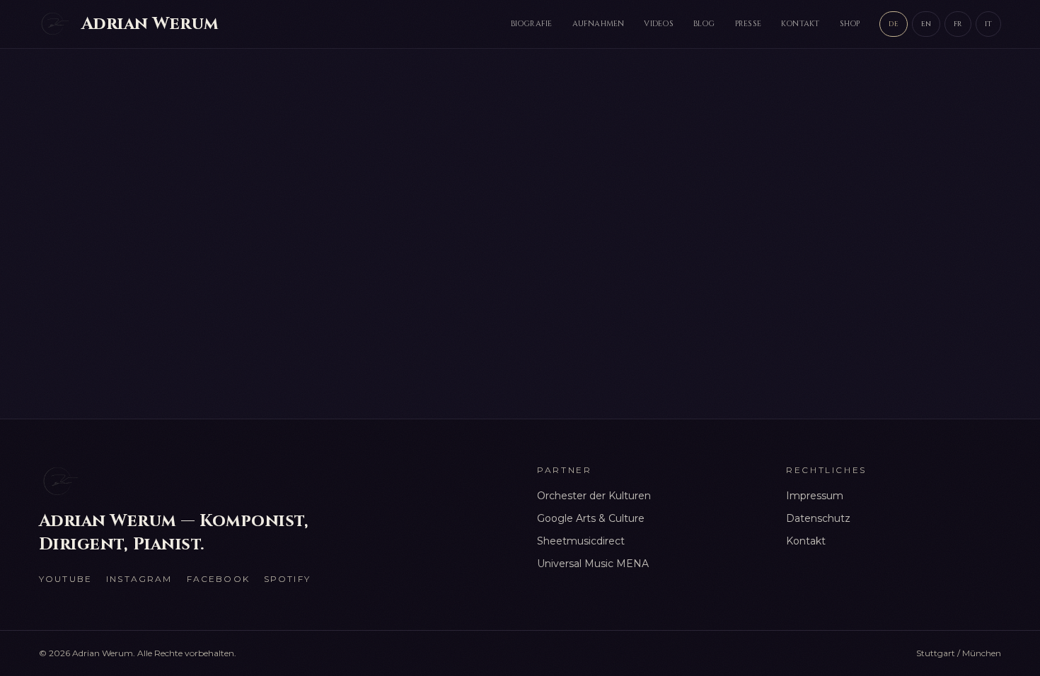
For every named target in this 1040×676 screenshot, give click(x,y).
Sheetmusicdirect (581, 541)
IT (988, 24)
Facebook (218, 578)
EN (926, 24)
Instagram (139, 578)
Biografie (532, 23)
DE (893, 24)
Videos (658, 23)
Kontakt (800, 23)
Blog (704, 23)
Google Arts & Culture (591, 518)
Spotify (287, 578)
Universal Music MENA (593, 563)
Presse (748, 23)
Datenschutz (818, 518)
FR (957, 24)
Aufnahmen (598, 23)
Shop (850, 23)
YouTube (65, 578)
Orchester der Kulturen (594, 495)
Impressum (814, 495)
